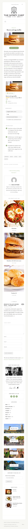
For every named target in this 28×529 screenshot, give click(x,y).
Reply (22, 304)
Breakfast (14, 27)
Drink (6, 414)
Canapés (7, 410)
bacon (11, 156)
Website (5, 347)
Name (5, 336)
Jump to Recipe (14, 47)
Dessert (7, 412)
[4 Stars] (8, 97)
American (6, 156)
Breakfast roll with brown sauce (14, 261)
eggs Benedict (8, 66)
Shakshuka (14, 228)
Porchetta (14, 489)
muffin (6, 159)
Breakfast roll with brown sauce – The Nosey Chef (11, 305)
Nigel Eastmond (14, 164)
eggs (20, 156)
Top (23, 524)
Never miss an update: (10, 475)
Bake (6, 404)
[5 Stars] (9, 97)
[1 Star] (6, 97)
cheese (15, 156)
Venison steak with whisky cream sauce (16, 497)
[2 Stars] (7, 97)
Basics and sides (9, 406)
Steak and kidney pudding (14, 170)
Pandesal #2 (14, 293)
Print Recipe (10, 93)
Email (5, 341)
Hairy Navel (13, 172)
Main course (8, 416)
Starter (7, 418)
